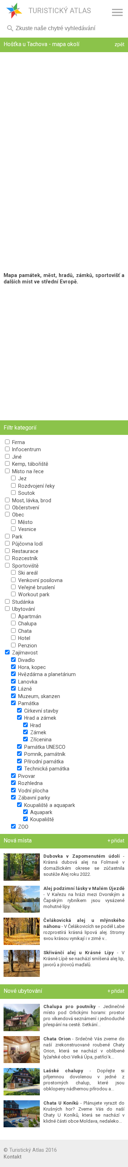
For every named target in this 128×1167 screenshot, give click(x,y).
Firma (18, 442)
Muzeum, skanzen (38, 696)
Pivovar (26, 776)
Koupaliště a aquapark (49, 805)
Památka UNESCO (44, 747)
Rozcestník (24, 558)
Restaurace (24, 551)
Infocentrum (26, 449)
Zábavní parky (33, 798)
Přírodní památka (43, 761)
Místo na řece (27, 471)
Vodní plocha (32, 790)
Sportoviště (25, 566)
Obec (17, 515)
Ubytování (23, 609)
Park (16, 537)
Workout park (33, 594)
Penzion (27, 645)
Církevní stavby (40, 711)
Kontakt (12, 1157)
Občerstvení (25, 507)
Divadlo (26, 660)
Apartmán (29, 616)
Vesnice (26, 529)
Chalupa (27, 623)
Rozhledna (30, 783)
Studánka (22, 602)
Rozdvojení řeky (36, 486)
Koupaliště (41, 819)
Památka (28, 703)
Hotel (23, 638)
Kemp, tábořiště (29, 464)
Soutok (26, 493)
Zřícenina (40, 739)
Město (25, 522)
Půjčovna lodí (27, 544)
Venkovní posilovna (40, 580)
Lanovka (27, 682)
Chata (24, 631)
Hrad (35, 725)
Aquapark (40, 812)
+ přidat (115, 841)
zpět (119, 44)
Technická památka (46, 768)
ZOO (22, 827)
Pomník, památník (44, 754)
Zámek (37, 732)
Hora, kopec (31, 667)
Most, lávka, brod (31, 500)
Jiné (16, 457)
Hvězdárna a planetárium (46, 674)
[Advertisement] (64, 352)
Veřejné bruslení (36, 587)
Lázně (24, 689)
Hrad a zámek (39, 718)
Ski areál (27, 573)
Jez (22, 478)
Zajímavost (24, 653)
